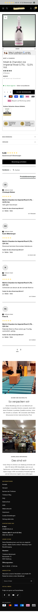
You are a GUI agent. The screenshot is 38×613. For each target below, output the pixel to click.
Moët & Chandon (9, 58)
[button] (19, 72)
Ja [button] (3, 210)
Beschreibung (7, 136)
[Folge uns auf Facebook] (4, 595)
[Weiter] (35, 49)
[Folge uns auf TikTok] (17, 595)
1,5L (8, 113)
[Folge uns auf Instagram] (9, 595)
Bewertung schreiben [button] (19, 162)
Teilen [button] (11, 210)
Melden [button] (7, 210)
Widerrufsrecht (6, 508)
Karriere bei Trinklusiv (9, 491)
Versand (5, 142)
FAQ (3, 498)
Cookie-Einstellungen (8, 515)
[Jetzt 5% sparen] (31, 581)
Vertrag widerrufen (8, 519)
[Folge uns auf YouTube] (13, 595)
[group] (19, 153)
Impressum (5, 512)
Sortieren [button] (6, 170)
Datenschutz (6, 502)
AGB (3, 505)
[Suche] (7, 8)
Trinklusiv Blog (6, 495)
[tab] (28, 177)
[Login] (31, 8)
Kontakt (4, 484)
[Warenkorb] (35, 8)
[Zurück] (3, 49)
